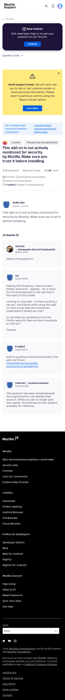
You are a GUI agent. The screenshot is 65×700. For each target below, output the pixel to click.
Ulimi (5, 625)
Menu (53, 6)
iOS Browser (10, 517)
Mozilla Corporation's (22, 648)
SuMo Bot (19, 202)
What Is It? (9, 589)
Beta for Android (13, 553)
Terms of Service (13, 678)
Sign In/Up (9, 583)
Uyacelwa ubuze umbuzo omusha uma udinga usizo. (45, 128)
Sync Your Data (12, 600)
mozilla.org (9, 672)
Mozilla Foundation (19, 651)
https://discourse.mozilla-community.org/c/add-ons (22, 365)
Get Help (8, 606)
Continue (32, 44)
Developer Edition (14, 542)
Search (46, 6)
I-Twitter (8, 470)
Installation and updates (32, 177)
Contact (7, 695)
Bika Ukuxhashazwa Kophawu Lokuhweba (28, 459)
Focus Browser (12, 523)
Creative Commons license (40, 664)
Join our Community (15, 476)
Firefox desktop (12, 506)
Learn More (32, 108)
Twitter (4, 641)
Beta (5, 548)
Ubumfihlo (9, 683)
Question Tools (11, 55)
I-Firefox (10, 19)
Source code (10, 465)
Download (9, 501)
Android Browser (13, 512)
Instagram (15, 641)
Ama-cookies (10, 689)
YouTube (9, 641)
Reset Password (12, 595)
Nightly (7, 559)
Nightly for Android (14, 565)
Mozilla (10, 439)
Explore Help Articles (15, 482)
